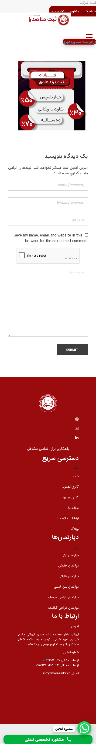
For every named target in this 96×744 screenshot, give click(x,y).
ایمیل (75, 673)
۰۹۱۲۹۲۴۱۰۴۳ (44, 665)
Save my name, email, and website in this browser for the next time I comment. (51, 238)
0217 (46, 660)
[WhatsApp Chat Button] (84, 728)
